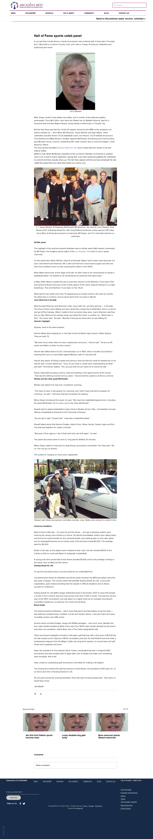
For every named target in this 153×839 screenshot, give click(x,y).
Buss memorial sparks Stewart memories (109, 736)
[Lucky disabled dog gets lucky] (75, 722)
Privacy (85, 806)
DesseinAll (79, 808)
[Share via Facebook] (35, 694)
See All (125, 709)
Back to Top (3, 830)
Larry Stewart (39, 686)
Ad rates (91, 806)
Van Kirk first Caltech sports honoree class (39, 736)
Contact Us (98, 806)
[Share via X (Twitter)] (41, 694)
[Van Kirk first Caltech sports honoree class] (39, 722)
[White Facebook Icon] (20, 803)
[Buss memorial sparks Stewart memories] (112, 722)
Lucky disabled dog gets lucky (74, 736)
